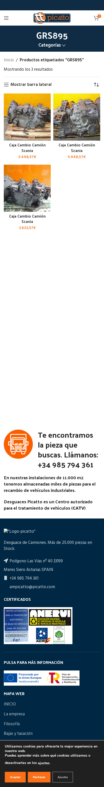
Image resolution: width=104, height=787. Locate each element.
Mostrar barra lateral (30, 84)
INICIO (10, 704)
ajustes (43, 763)
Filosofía (12, 724)
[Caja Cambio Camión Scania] (27, 117)
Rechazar (39, 777)
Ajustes (63, 777)
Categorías (49, 45)
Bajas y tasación (18, 734)
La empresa (14, 714)
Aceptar (15, 777)
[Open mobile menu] (6, 18)
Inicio (9, 60)
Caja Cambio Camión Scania (27, 147)
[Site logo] (52, 17)
